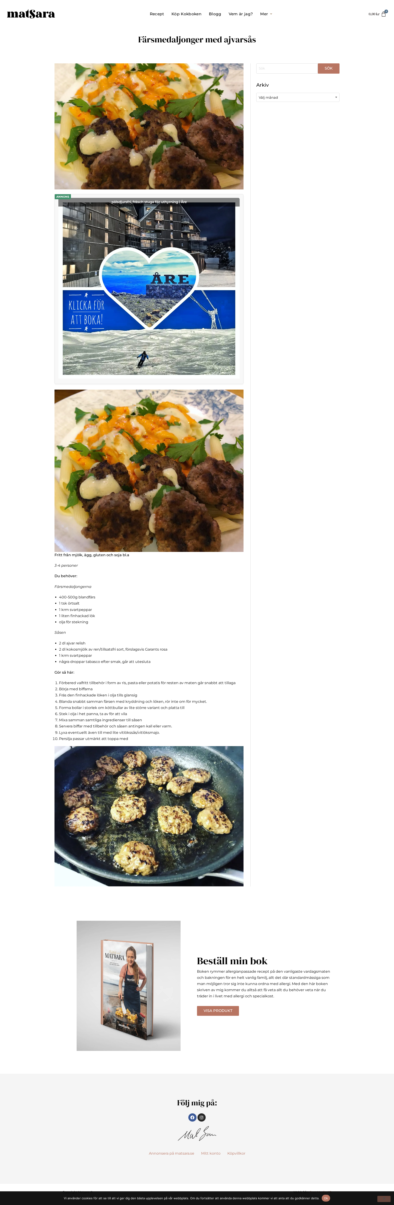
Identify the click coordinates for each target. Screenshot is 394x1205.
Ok (326, 1198)
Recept (157, 14)
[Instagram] (201, 1117)
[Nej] (384, 1199)
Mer (264, 14)
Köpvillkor (236, 1153)
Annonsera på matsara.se (171, 1153)
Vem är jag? (241, 14)
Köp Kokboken (186, 14)
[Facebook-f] (192, 1117)
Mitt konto (210, 1153)
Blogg (215, 14)
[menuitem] (157, 14)
